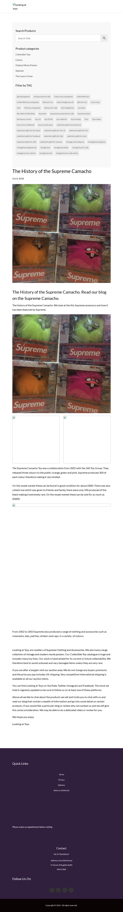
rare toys (81, 108)
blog (24, 701)
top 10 (38, 119)
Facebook (88, 685)
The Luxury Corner (24, 76)
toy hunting (76, 119)
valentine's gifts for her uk (54, 130)
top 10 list (49, 119)
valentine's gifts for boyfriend (69, 125)
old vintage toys (67, 108)
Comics (19, 60)
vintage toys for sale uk (26, 153)
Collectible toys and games (28, 102)
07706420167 (63, 854)
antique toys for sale (42, 96)
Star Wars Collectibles (26, 113)
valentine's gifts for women (51, 142)
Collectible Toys (23, 54)
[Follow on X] (58, 890)
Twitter (62, 685)
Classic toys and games (63, 96)
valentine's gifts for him (78, 130)
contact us (85, 705)
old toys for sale (50, 108)
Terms (61, 774)
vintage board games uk (26, 147)
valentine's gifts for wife (26, 142)
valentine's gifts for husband (28, 136)
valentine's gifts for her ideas (28, 130)
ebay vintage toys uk (65, 102)
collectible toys (83, 96)
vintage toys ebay (61, 147)
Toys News (96, 119)
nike (18, 108)
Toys (86, 119)
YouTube (52, 685)
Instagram (72, 685)
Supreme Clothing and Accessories (65, 649)
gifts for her (82, 102)
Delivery (61, 785)
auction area (55, 670)
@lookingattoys (23, 96)
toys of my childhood (25, 125)
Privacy (61, 780)
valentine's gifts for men (76, 136)
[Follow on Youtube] (64, 890)
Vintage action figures (75, 142)
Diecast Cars (48, 102)
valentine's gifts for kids (53, 136)
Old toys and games (32, 108)
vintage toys (45, 147)
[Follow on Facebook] (51, 890)
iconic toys (95, 102)
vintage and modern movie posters (45, 654)
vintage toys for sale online (67, 153)
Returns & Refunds (61, 790)
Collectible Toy (78, 654)
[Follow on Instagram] (71, 890)
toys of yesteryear (45, 125)
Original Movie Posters (26, 65)
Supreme (20, 70)
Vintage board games (96, 142)
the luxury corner (24, 119)
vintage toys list (45, 153)
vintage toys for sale (80, 147)
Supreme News (84, 113)
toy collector (62, 119)
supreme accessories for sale (62, 113)
